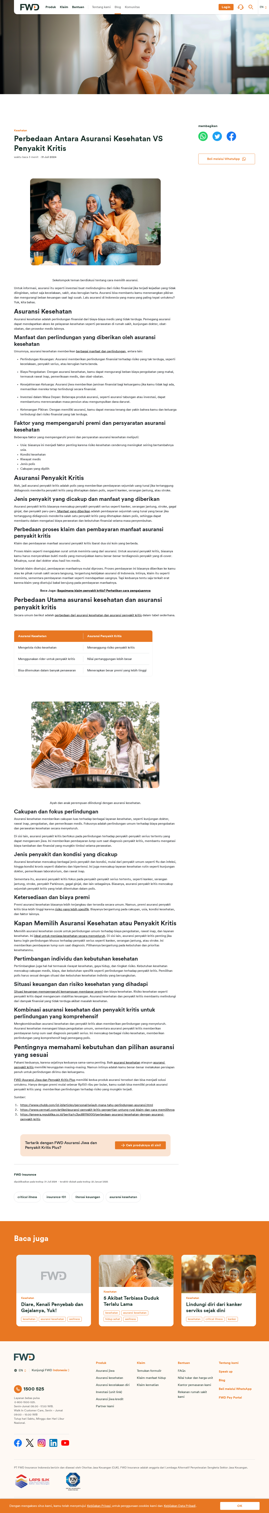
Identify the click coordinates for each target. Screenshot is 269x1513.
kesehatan (29, 1319)
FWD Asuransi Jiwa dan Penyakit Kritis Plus (44, 1079)
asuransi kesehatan (127, 1062)
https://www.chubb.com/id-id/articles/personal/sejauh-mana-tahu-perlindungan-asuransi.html (86, 1105)
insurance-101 (56, 1197)
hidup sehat (112, 1319)
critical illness (27, 1197)
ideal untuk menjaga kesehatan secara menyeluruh (69, 936)
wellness (74, 1319)
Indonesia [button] (60, 1370)
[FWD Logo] (29, 7)
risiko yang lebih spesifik (72, 909)
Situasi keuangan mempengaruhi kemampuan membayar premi (58, 991)
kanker (232, 1319)
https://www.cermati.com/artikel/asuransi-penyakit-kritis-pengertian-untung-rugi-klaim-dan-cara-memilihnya (97, 1109)
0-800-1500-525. (25, 1402)
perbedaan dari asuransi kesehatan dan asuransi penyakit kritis (98, 615)
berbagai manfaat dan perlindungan (101, 351)
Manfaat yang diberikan (73, 511)
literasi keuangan (87, 1197)
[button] (50, 7)
